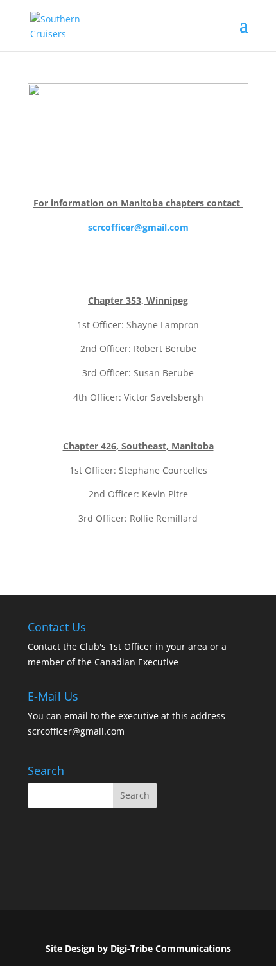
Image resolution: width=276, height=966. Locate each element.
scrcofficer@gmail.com (138, 227)
